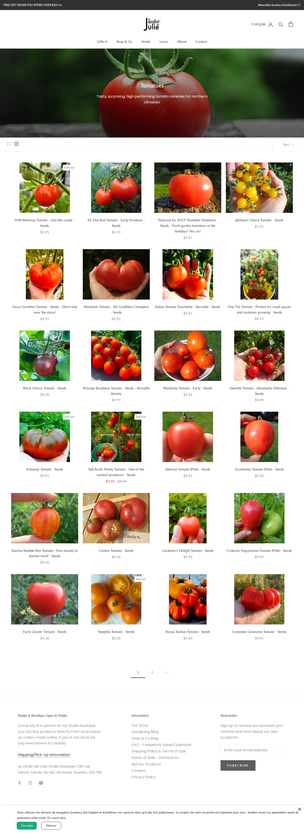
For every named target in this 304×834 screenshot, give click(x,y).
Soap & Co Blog (145, 738)
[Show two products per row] (9, 144)
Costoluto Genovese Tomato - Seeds (259, 632)
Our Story (140, 725)
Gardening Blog (145, 731)
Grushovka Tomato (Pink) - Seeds (259, 469)
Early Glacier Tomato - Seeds (44, 632)
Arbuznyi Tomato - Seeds (44, 469)
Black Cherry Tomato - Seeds (44, 388)
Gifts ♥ (102, 41)
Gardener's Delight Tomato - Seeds (188, 550)
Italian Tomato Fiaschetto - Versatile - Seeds (187, 307)
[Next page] (166, 673)
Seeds (146, 41)
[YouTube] (41, 783)
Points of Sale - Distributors (155, 757)
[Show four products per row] (16, 144)
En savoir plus (56, 818)
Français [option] (258, 24)
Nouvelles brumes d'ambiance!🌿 (279, 5)
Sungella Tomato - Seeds (116, 632)
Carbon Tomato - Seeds (116, 550)
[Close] (299, 809)
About (181, 41)
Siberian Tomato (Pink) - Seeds (187, 469)
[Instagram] (30, 783)
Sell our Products (146, 764)
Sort (286, 144)
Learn (164, 41)
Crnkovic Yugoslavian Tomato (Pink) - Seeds (259, 550)
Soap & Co (124, 41)
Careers (139, 770)
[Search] (280, 24)
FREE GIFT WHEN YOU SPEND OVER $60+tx (32, 5)
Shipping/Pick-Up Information (44, 754)
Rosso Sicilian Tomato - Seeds (188, 632)
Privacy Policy (144, 777)
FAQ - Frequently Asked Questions (161, 744)
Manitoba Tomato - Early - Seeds (187, 388)
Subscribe (238, 765)
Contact (201, 41)
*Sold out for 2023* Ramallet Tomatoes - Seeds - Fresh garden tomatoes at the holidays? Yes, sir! (187, 225)
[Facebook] (19, 783)
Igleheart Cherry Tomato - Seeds (259, 220)
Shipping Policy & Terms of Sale (159, 751)
